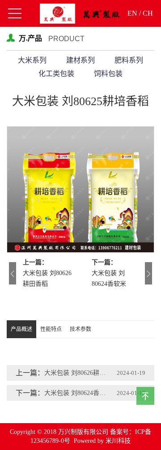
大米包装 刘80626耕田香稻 (47, 278)
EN (132, 13)
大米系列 (32, 60)
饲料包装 (108, 73)
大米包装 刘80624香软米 (109, 278)
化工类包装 (56, 73)
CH (148, 13)
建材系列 (80, 60)
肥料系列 (128, 60)
